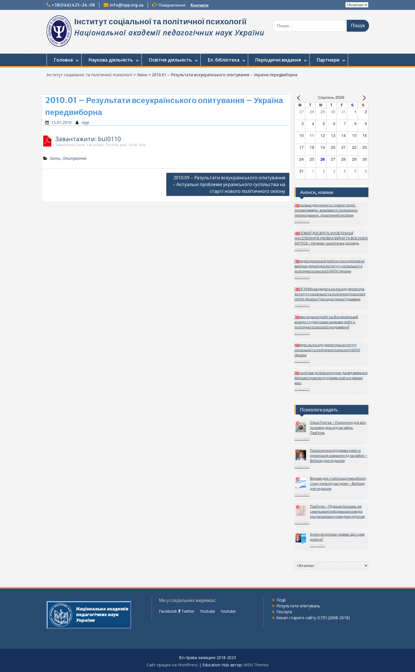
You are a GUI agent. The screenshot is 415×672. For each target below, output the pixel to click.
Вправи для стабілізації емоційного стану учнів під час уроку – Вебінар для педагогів (338, 483)
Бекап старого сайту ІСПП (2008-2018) (313, 617)
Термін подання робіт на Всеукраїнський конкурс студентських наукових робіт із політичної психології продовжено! (326, 322)
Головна (63, 60)
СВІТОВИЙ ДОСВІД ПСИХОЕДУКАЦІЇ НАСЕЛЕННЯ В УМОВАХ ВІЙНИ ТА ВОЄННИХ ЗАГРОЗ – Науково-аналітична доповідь (331, 238)
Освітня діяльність (170, 60)
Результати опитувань (298, 605)
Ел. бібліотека (223, 60)
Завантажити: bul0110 (88, 139)
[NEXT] (363, 97)
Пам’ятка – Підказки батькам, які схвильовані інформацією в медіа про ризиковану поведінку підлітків (337, 511)
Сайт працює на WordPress (172, 664)
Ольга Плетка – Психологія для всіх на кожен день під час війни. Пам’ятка (338, 427)
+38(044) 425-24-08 (73, 5)
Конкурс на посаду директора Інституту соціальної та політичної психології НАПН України (327, 350)
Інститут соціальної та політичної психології (160, 21)
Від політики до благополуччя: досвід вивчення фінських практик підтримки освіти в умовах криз (331, 378)
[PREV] (299, 97)
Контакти (200, 5)
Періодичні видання (278, 60)
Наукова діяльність (111, 60)
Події (281, 600)
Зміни (142, 74)
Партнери (328, 60)
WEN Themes (256, 664)
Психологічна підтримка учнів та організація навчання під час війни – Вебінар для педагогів (338, 455)
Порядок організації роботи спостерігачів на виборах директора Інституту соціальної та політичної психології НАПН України (329, 266)
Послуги (284, 611)
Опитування (74, 158)
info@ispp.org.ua (126, 5)
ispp (85, 122)
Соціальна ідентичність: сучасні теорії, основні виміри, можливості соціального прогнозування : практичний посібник (326, 210)
